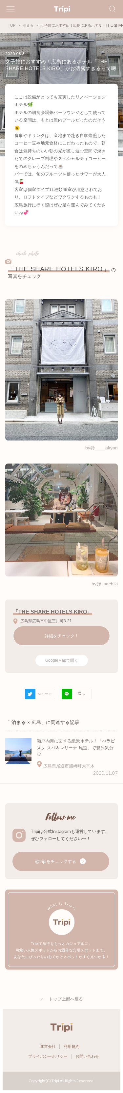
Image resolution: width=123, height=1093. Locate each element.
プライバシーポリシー (48, 1056)
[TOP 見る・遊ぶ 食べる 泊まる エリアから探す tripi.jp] (61, 9)
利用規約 (71, 1046)
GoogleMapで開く (61, 660)
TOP (11, 25)
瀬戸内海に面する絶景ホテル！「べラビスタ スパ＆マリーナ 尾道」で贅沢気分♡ (76, 747)
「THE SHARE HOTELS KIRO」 (59, 269)
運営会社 (48, 1046)
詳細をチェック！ (62, 635)
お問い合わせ (87, 1056)
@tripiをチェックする (56, 861)
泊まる (28, 25)
